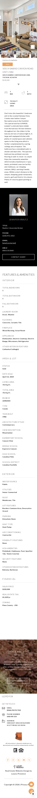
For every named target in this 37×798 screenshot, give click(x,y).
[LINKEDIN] (19, 760)
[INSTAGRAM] (13, 760)
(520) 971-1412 (8, 235)
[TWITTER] (29, 760)
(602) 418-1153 (12, 716)
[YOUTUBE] (24, 760)
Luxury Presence (18, 774)
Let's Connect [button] (18, 681)
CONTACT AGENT (18, 257)
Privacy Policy (27, 784)
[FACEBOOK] (8, 760)
